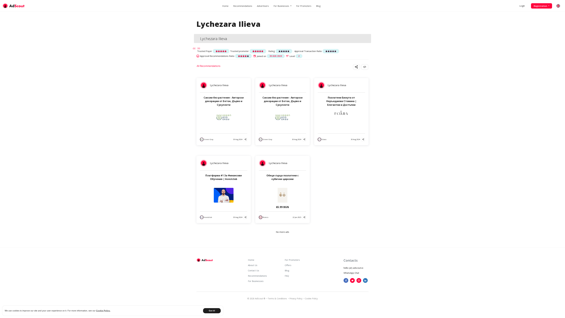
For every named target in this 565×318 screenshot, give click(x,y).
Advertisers (263, 5)
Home (225, 5)
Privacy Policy (295, 298)
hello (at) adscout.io (353, 267)
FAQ (287, 275)
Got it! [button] (212, 310)
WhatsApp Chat (351, 272)
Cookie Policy (311, 298)
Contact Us (253, 270)
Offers (288, 265)
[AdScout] (204, 260)
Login (522, 5)
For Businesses (256, 281)
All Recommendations (208, 66)
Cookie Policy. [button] (103, 310)
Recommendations (242, 5)
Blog (318, 5)
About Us (252, 265)
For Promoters (303, 5)
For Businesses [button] (282, 5)
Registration (541, 5)
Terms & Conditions (277, 298)
